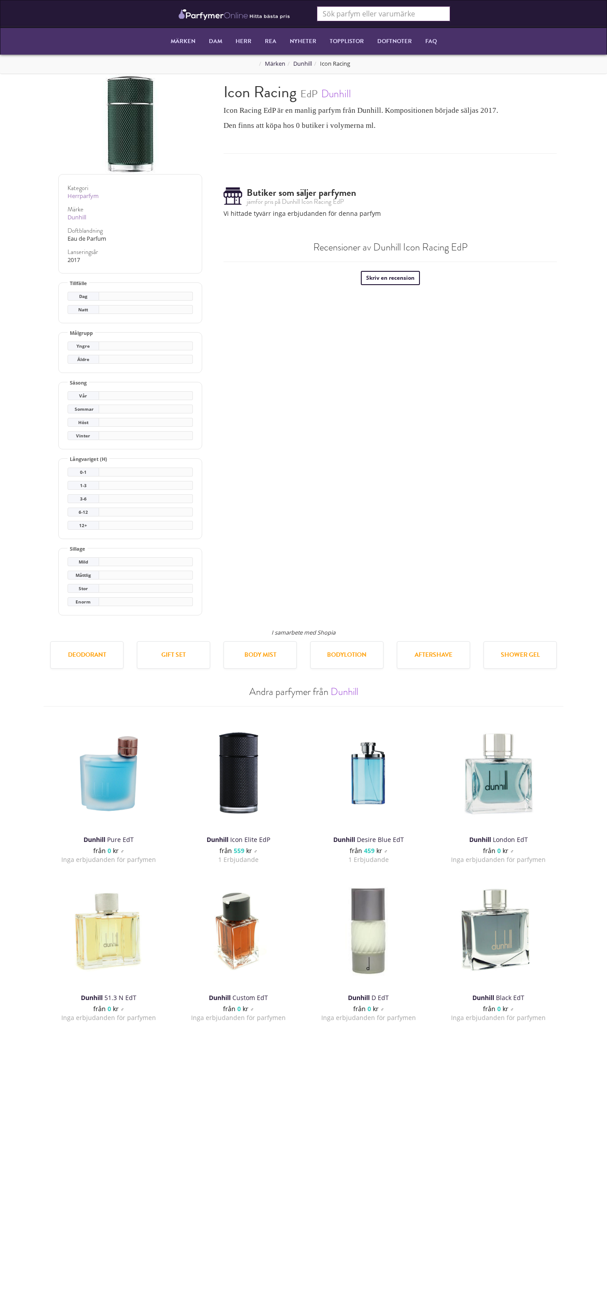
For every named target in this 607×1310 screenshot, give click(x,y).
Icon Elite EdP (238, 839)
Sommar (84, 409)
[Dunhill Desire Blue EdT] (368, 773)
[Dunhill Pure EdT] (108, 773)
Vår (83, 396)
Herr (244, 41)
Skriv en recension (390, 278)
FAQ (431, 41)
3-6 (83, 499)
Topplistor (347, 41)
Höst (83, 422)
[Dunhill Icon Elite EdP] (239, 773)
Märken (183, 41)
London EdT (498, 839)
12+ (83, 525)
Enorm (83, 602)
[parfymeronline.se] (234, 13)
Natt (83, 310)
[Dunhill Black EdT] (498, 931)
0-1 (83, 472)
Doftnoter (394, 41)
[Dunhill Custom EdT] (239, 931)
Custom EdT (238, 997)
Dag (83, 296)
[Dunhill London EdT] (498, 773)
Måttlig (83, 575)
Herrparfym (83, 196)
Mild (83, 562)
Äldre (83, 359)
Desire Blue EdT (368, 839)
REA (270, 41)
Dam (215, 41)
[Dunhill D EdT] (368, 931)
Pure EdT (109, 839)
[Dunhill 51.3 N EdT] (108, 931)
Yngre (83, 346)
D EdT (368, 997)
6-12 (83, 512)
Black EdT (498, 997)
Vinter (83, 436)
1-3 (83, 485)
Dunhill (302, 63)
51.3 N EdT (108, 997)
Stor (83, 588)
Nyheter (303, 41)
